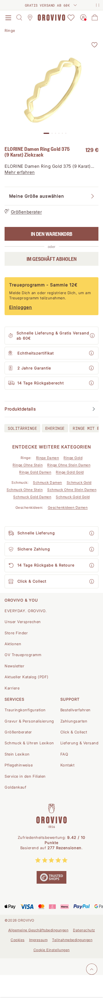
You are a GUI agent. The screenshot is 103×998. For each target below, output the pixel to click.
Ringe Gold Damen (35, 472)
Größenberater (26, 212)
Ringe (10, 30)
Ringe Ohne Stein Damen (68, 465)
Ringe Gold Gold (70, 472)
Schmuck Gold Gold (73, 497)
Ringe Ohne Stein (28, 465)
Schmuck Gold (79, 482)
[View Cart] (94, 17)
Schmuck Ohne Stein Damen (71, 490)
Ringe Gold (73, 458)
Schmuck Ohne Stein (25, 490)
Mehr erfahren (20, 172)
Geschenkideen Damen (68, 507)
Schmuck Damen (47, 482)
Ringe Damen (47, 458)
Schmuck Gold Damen (32, 497)
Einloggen (20, 307)
